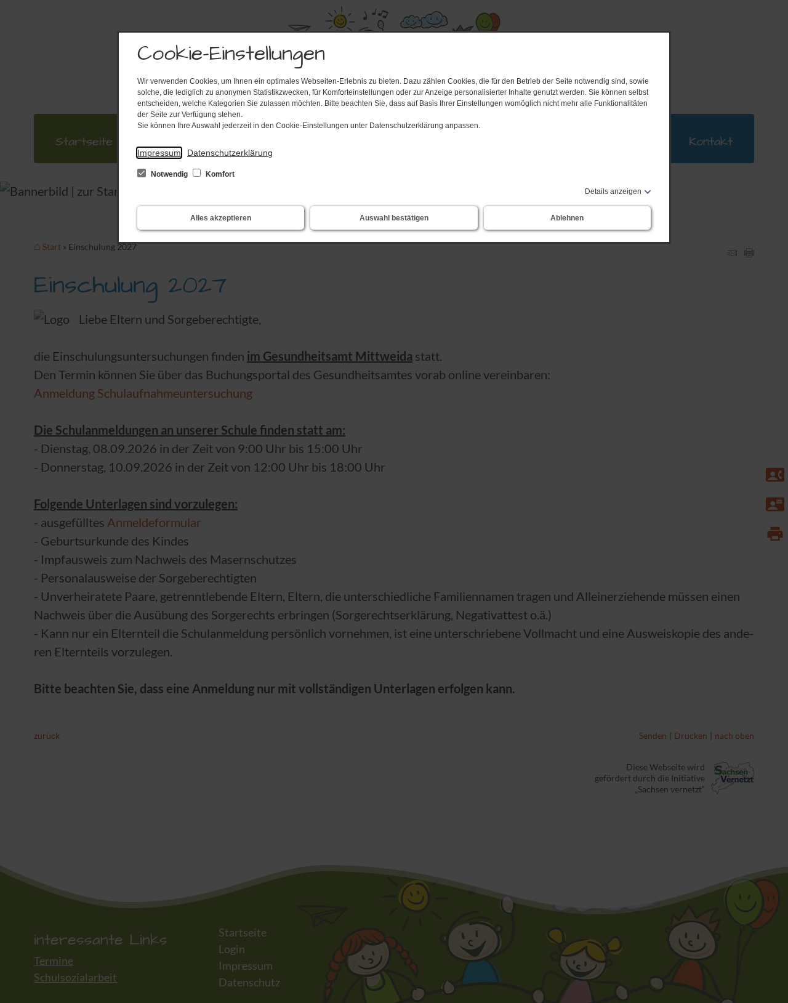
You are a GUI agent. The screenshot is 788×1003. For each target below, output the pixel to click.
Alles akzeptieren (220, 218)
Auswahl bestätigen (394, 218)
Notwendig (169, 174)
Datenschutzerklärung (230, 153)
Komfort (219, 174)
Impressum (159, 153)
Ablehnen (567, 218)
